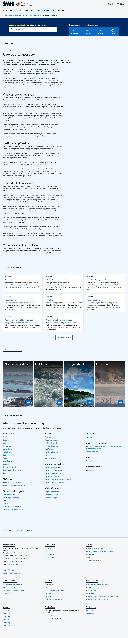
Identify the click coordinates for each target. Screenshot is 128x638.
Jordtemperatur (11, 300)
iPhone (98, 611)
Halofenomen (49, 449)
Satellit (5, 504)
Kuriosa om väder (92, 461)
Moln (46, 455)
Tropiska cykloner (51, 440)
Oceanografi (100, 33)
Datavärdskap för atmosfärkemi (97, 599)
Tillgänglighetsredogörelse (12, 584)
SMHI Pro (16, 617)
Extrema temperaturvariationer (57, 280)
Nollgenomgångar (93, 300)
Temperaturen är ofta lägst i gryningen (19, 320)
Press (5, 567)
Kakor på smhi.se (9, 587)
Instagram (58, 596)
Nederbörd (7, 452)
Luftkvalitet (90, 554)
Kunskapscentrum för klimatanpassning (100, 551)
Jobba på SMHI (50, 548)
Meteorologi (27, 15)
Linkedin (58, 593)
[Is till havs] (59, 402)
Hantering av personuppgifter (13, 590)
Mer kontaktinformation (11, 573)
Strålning (6, 440)
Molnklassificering (51, 452)
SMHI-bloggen (50, 554)
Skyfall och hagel (51, 443)
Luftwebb (99, 587)
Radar (5, 501)
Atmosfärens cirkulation (94, 452)
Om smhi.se (7, 593)
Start (5, 15)
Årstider (89, 437)
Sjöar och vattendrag (93, 560)
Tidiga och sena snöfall (53, 492)
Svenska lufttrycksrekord (54, 467)
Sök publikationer (51, 616)
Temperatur (38, 15)
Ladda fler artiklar (64, 337)
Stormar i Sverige (51, 498)
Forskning (60, 10)
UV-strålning (7, 449)
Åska (4, 437)
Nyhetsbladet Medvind (53, 619)
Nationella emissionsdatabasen (97, 584)
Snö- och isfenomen (52, 446)
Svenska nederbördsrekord (54, 482)
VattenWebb (90, 593)
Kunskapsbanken (48, 10)
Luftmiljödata (91, 590)
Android (99, 614)
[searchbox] (30, 29)
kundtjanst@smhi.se (15, 561)
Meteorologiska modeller (12, 507)
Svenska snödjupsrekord (53, 470)
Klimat (12, 10)
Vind (4, 443)
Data (19, 10)
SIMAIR (88, 557)
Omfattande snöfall (52, 495)
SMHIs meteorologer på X (64, 590)
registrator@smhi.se (15, 564)
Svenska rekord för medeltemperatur (58, 479)
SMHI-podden (50, 557)
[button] (110, 4)
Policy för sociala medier (53, 599)
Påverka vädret (91, 470)
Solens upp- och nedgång (12, 470)
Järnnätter (50, 300)
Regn (5, 458)
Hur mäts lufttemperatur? (96, 280)
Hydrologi (87, 33)
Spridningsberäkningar (11, 498)
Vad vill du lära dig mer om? (28, 25)
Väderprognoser (9, 495)
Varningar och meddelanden (13, 510)
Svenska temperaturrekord (54, 473)
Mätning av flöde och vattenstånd (15, 485)
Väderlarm (17, 626)
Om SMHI (48, 551)
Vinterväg (16, 623)
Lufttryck (6, 464)
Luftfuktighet (7, 461)
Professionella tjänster (31, 10)
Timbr (15, 620)
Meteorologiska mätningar (12, 482)
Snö (4, 473)
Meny (122, 4)
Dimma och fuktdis (9, 467)
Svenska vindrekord (52, 476)
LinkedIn (26, 530)
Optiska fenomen (51, 458)
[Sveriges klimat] (89, 402)
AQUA (15, 611)
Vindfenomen (49, 437)
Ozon (5, 455)
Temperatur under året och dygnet (59, 320)
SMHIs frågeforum (19, 570)
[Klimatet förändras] (28, 402)
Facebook (18, 530)
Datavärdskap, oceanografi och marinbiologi (102, 596)
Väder (5, 10)
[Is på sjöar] (120, 402)
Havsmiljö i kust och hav (94, 548)
